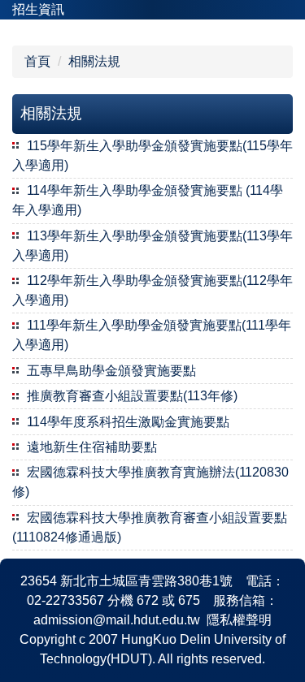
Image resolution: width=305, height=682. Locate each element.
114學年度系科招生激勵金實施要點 (128, 422)
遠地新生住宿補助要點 (92, 447)
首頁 (37, 61)
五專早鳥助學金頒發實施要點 (111, 371)
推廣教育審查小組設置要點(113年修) (132, 396)
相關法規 (94, 61)
